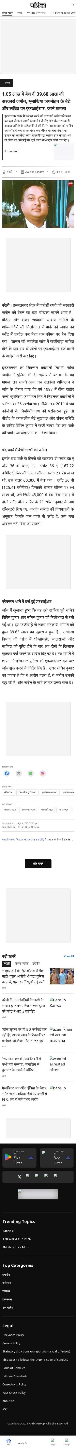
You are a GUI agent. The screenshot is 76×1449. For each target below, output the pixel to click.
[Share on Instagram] (42, 773)
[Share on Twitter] (19, 773)
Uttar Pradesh (25, 839)
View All (69, 956)
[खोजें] (73, 4)
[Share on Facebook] (7, 773)
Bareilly (40, 839)
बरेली (7, 83)
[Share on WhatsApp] (30, 773)
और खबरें (38, 864)
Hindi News (8, 839)
